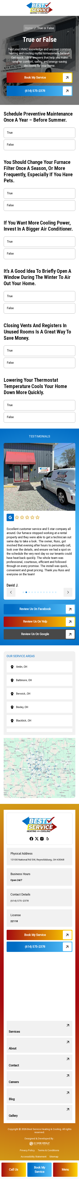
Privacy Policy (27, 1150)
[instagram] (42, 839)
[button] (65, 1170)
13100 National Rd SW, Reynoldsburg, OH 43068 (37, 859)
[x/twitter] (37, 839)
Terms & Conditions (48, 1150)
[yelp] (47, 839)
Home (29, 28)
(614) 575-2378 (19, 900)
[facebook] (31, 839)
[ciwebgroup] (39, 1143)
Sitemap (53, 1156)
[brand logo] (39, 8)
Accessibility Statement (33, 1156)
